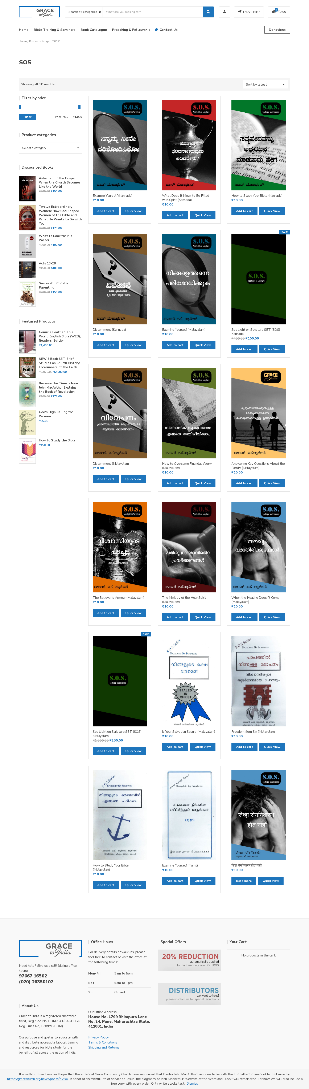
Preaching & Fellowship (131, 29)
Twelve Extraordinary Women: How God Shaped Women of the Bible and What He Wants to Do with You (60, 215)
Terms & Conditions (102, 1042)
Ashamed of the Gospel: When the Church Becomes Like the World (60, 182)
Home (24, 29)
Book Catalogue (94, 29)
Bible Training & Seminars (54, 29)
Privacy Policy (98, 1037)
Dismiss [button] (192, 1083)
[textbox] (50, 148)
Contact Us (169, 29)
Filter (28, 117)
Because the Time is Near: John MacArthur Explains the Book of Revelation (59, 387)
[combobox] (50, 148)
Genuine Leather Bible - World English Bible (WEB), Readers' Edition (60, 336)
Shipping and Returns (103, 1047)
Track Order (251, 12)
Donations (277, 29)
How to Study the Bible (57, 440)
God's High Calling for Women (56, 414)
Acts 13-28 (47, 263)
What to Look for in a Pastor (55, 238)
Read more (244, 881)
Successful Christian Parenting (54, 285)
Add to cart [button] (105, 211)
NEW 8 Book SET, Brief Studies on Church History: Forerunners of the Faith (59, 363)
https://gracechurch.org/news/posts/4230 (37, 1079)
